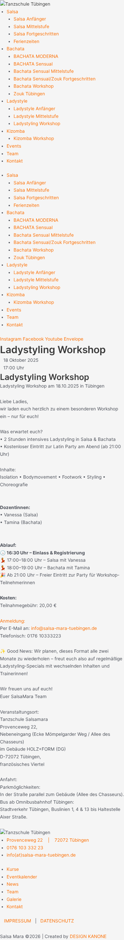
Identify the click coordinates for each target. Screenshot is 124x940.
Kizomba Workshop (34, 138)
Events (14, 146)
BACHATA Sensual (33, 64)
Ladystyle (17, 101)
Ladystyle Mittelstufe (36, 116)
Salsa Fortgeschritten (36, 33)
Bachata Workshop (34, 86)
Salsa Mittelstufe (31, 26)
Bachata (15, 48)
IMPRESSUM (17, 920)
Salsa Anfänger (30, 19)
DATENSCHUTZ (57, 920)
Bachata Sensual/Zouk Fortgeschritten (55, 78)
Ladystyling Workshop (37, 123)
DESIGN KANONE (88, 936)
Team (13, 153)
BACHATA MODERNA (36, 56)
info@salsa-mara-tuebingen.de (63, 628)
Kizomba (16, 131)
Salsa (12, 11)
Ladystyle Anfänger (34, 108)
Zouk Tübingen (29, 93)
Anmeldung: (12, 621)
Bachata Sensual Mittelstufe (44, 71)
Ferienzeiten (26, 41)
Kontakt (15, 161)
